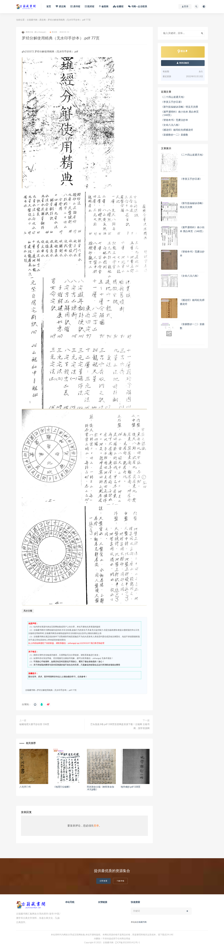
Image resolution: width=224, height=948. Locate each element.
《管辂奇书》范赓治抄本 (174, 120)
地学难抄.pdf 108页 (130, 787)
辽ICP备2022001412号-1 (127, 943)
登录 (96, 825)
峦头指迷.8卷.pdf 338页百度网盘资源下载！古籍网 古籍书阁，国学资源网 (120, 726)
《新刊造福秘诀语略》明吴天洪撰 (179, 107)
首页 (48, 6)
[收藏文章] (35, 704)
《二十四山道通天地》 (173, 97)
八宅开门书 (25, 787)
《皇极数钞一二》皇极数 (174, 135)
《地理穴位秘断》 (62, 787)
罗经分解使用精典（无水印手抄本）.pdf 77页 (57, 690)
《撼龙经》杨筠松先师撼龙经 (177, 130)
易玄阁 (42, 20)
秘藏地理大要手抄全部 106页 (34, 724)
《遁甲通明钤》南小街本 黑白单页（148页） (180, 113)
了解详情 (120, 881)
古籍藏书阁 (32, 20)
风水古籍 (28, 611)
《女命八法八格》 (171, 125)
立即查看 (103, 881)
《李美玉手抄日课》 (172, 102)
